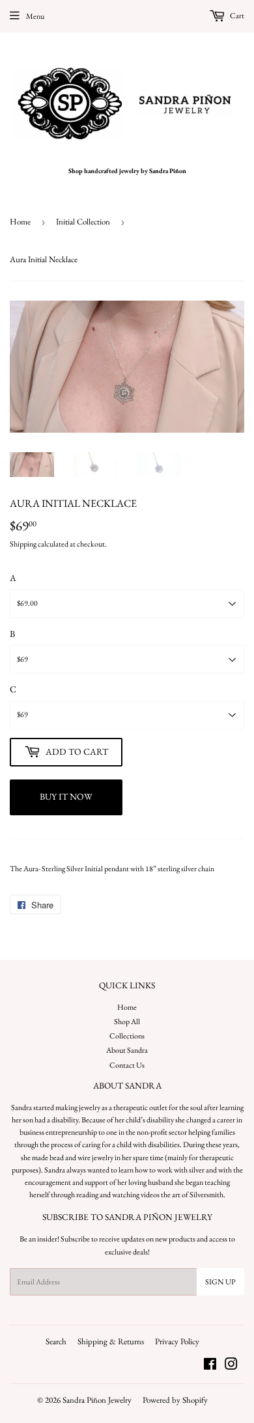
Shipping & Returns (111, 1341)
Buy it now (66, 796)
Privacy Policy (177, 1341)
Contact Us (127, 1065)
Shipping (23, 544)
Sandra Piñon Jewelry (97, 1399)
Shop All (127, 1021)
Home (20, 221)
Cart (236, 15)
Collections (127, 1036)
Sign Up (220, 1282)
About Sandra (127, 1050)
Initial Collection (83, 221)
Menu (35, 16)
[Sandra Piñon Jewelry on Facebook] (210, 1366)
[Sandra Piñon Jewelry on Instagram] (231, 1366)
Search (56, 1341)
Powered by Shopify (175, 1399)
